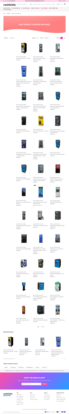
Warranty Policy (32, 397)
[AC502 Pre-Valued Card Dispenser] (41, 309)
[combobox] (24, 4)
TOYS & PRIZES (19, 401)
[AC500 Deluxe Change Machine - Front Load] (58, 48)
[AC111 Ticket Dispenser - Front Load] (41, 120)
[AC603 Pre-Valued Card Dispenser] (24, 286)
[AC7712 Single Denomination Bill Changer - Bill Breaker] (41, 286)
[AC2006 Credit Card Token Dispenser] (41, 263)
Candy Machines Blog (60, 401)
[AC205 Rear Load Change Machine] (24, 168)
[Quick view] (30, 42)
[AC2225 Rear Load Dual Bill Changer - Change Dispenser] (58, 71)
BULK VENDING (19, 394)
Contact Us (59, 394)
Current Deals (46, 394)
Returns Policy (32, 396)
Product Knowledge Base (61, 399)
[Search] (30, 4)
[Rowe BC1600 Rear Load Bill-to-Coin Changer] (58, 286)
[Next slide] (65, 359)
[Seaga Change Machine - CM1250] (24, 48)
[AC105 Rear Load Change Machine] (58, 144)
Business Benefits (47, 397)
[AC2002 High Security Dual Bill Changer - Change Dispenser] (41, 168)
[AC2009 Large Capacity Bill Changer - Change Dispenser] (24, 144)
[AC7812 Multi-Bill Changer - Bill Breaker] (58, 263)
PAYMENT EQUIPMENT (20, 402)
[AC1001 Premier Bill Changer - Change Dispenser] (41, 48)
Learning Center (47, 399)
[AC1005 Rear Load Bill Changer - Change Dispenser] (41, 71)
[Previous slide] (62, 359)
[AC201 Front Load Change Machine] (24, 238)
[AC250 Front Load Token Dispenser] (41, 215)
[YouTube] (8, 396)
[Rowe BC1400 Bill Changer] (58, 192)
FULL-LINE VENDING (20, 397)
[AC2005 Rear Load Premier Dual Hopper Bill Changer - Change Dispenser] (41, 144)
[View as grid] (61, 38)
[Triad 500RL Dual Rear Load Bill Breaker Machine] (41, 192)
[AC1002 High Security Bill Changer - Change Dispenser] (58, 120)
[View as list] (64, 38)
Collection (9, 13)
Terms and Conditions (34, 399)
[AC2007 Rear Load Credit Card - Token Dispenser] (58, 238)
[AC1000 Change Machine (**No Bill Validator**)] (24, 215)
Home (4, 13)
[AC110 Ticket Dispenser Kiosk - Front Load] (24, 309)
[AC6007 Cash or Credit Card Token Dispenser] (24, 192)
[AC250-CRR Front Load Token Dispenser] (24, 263)
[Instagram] (6, 396)
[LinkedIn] (9, 396)
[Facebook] (4, 396)
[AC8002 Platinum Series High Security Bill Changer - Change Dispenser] (41, 238)
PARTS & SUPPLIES (20, 404)
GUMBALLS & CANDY (20, 399)
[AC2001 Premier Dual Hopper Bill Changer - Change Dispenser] (24, 96)
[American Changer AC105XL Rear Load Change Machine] (58, 96)
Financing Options (47, 396)
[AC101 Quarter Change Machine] (24, 120)
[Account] (62, 4)
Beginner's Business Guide (61, 397)
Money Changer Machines (21, 56)
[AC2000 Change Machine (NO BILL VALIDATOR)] (58, 215)
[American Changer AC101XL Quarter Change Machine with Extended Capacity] (24, 71)
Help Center (59, 396)
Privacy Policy (32, 394)
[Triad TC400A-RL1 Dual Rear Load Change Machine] (58, 309)
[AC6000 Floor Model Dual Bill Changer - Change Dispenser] (58, 168)
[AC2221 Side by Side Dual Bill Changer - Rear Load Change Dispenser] (41, 96)
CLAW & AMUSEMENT (20, 396)
